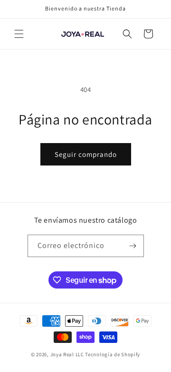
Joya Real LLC (67, 354)
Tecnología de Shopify (112, 354)
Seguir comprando (86, 154)
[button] (19, 33)
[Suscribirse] (133, 246)
